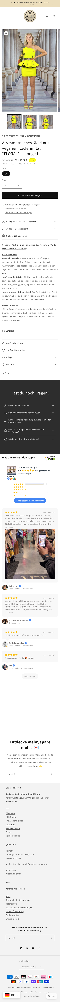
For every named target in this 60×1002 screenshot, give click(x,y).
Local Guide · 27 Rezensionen (21, 645)
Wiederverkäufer (13, 873)
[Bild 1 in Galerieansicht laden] (14, 121)
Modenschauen (13, 828)
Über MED (10, 813)
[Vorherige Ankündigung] (5, 4)
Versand (14, 164)
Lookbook (10, 824)
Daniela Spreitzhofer (18, 620)
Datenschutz (11, 903)
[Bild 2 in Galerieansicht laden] (30, 121)
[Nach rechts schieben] (57, 122)
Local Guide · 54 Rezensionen (21, 668)
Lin (10, 665)
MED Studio (11, 817)
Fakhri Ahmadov (16, 643)
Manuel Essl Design (19, 988)
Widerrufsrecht (48, 988)
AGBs (8, 896)
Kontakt (9, 850)
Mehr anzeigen (30, 676)
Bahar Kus (13, 586)
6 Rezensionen (15, 623)
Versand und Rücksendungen (19, 907)
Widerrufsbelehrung (15, 911)
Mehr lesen (9, 527)
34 (6, 173)
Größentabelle (8, 330)
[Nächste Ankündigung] (55, 4)
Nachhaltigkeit (13, 835)
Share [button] (7, 373)
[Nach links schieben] (3, 122)
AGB (31, 992)
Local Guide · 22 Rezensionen (21, 589)
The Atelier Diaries (14, 820)
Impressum (11, 870)
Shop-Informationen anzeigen (18, 212)
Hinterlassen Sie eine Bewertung (30, 500)
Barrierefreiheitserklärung (18, 900)
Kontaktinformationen (31, 996)
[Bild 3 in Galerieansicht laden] (46, 121)
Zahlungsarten (12, 915)
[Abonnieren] (51, 774)
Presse (9, 832)
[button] (6, 16)
